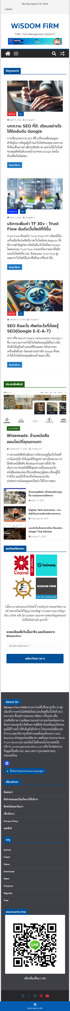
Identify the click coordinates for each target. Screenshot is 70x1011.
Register (8, 893)
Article (11, 114)
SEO (20, 114)
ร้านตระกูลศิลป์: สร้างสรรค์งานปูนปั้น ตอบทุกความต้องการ (45, 493)
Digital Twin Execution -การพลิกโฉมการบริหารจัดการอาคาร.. (45, 512)
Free (6, 900)
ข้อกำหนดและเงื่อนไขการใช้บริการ (21, 799)
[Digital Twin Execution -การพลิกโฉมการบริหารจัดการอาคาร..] (15, 514)
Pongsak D (30, 119)
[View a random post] (62, 53)
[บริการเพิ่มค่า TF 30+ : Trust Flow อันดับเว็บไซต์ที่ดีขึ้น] (35, 193)
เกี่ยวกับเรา (9, 813)
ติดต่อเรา (8, 792)
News (6, 878)
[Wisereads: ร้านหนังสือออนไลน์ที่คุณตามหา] (35, 406)
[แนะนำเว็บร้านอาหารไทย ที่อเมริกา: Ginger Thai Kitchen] (15, 532)
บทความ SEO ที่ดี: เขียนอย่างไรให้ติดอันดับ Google (34, 129)
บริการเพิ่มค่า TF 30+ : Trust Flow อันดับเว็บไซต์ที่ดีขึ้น (33, 226)
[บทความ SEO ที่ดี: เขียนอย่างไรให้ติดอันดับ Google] (35, 96)
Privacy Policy (11, 821)
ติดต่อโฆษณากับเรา (13, 806)
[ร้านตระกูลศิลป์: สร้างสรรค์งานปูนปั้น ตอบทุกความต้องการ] (15, 496)
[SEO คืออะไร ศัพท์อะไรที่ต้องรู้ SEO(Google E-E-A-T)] (35, 295)
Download (9, 871)
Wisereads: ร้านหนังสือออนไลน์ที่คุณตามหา (28, 439)
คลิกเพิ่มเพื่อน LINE (35, 978)
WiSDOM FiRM (35, 26)
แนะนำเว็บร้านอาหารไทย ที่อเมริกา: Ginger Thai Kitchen (46, 529)
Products (12, 211)
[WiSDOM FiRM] (8, 53)
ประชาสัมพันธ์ (13, 428)
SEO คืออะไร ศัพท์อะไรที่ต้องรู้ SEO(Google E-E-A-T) (33, 328)
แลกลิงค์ (8, 828)
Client (7, 856)
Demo (7, 864)
